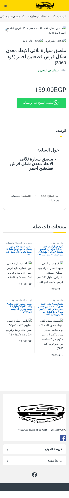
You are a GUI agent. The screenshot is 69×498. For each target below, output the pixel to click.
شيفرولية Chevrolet (23, 243)
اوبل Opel (27, 300)
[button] (6, 30)
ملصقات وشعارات (38, 16)
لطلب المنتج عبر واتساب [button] (38, 102)
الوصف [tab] (61, 131)
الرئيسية (61, 16)
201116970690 (58, 429)
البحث (5, 5)
